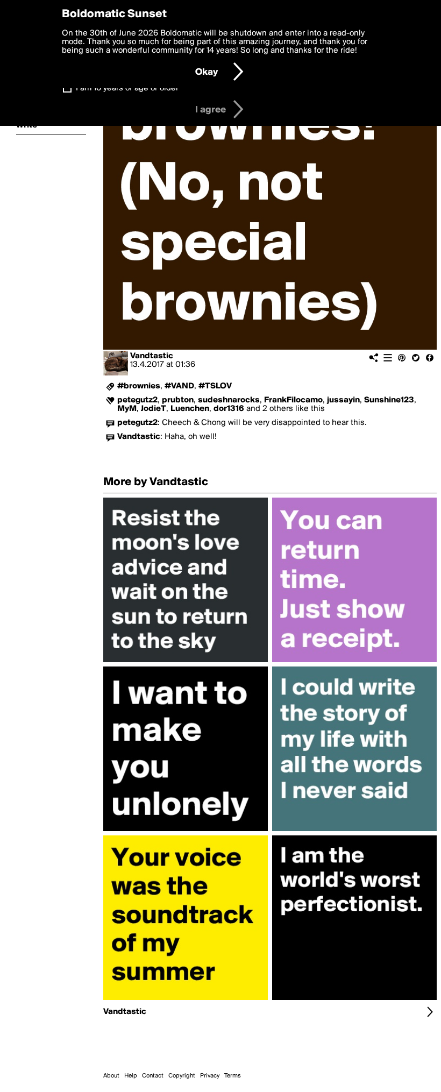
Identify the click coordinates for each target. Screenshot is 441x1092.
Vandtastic (151, 356)
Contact (152, 1076)
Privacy (209, 1076)
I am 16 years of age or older (127, 88)
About (111, 1076)
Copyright (181, 1076)
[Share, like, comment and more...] (185, 662)
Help (130, 1076)
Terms (232, 1076)
